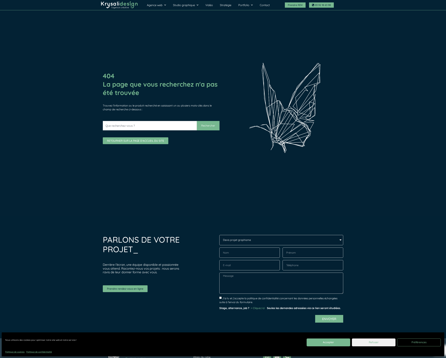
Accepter (328, 342)
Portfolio (243, 5)
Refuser (374, 342)
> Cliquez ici (258, 308)
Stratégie (225, 5)
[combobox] (150, 125)
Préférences (419, 342)
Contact (265, 5)
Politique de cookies (15, 352)
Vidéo (209, 5)
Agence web (155, 5)
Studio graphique (184, 5)
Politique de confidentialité (39, 352)
